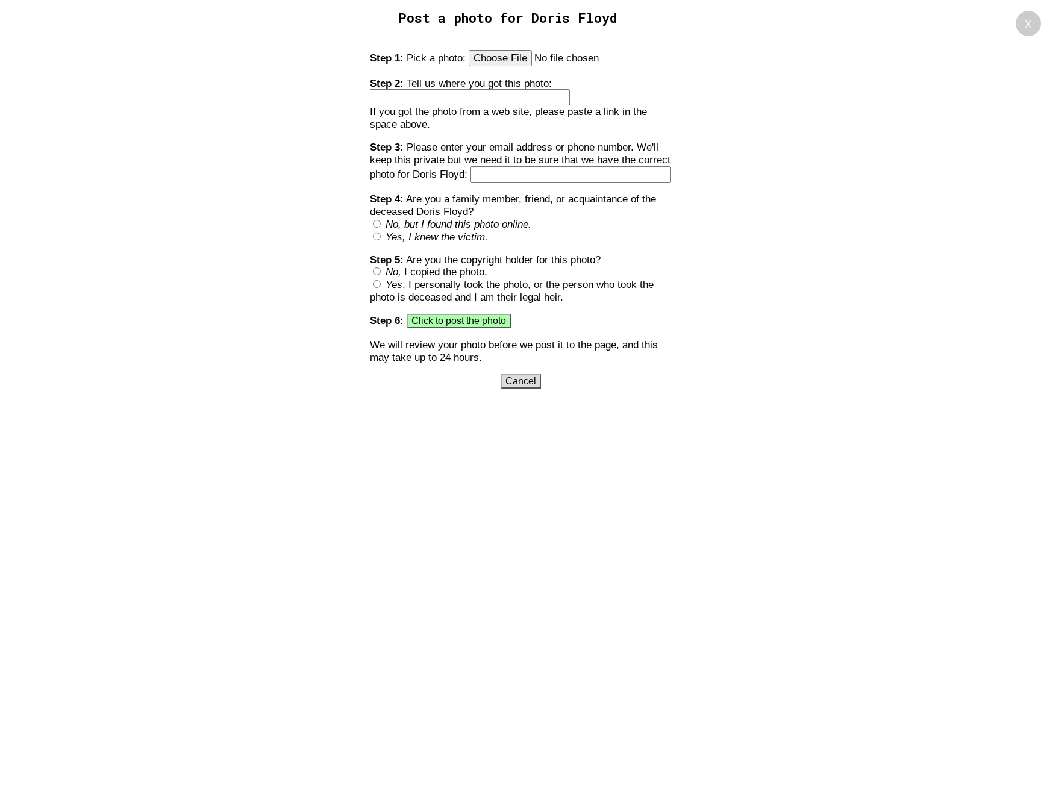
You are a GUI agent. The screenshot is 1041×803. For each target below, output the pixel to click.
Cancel (520, 381)
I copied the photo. (436, 272)
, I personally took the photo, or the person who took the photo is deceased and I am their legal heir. (512, 290)
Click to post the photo (458, 321)
